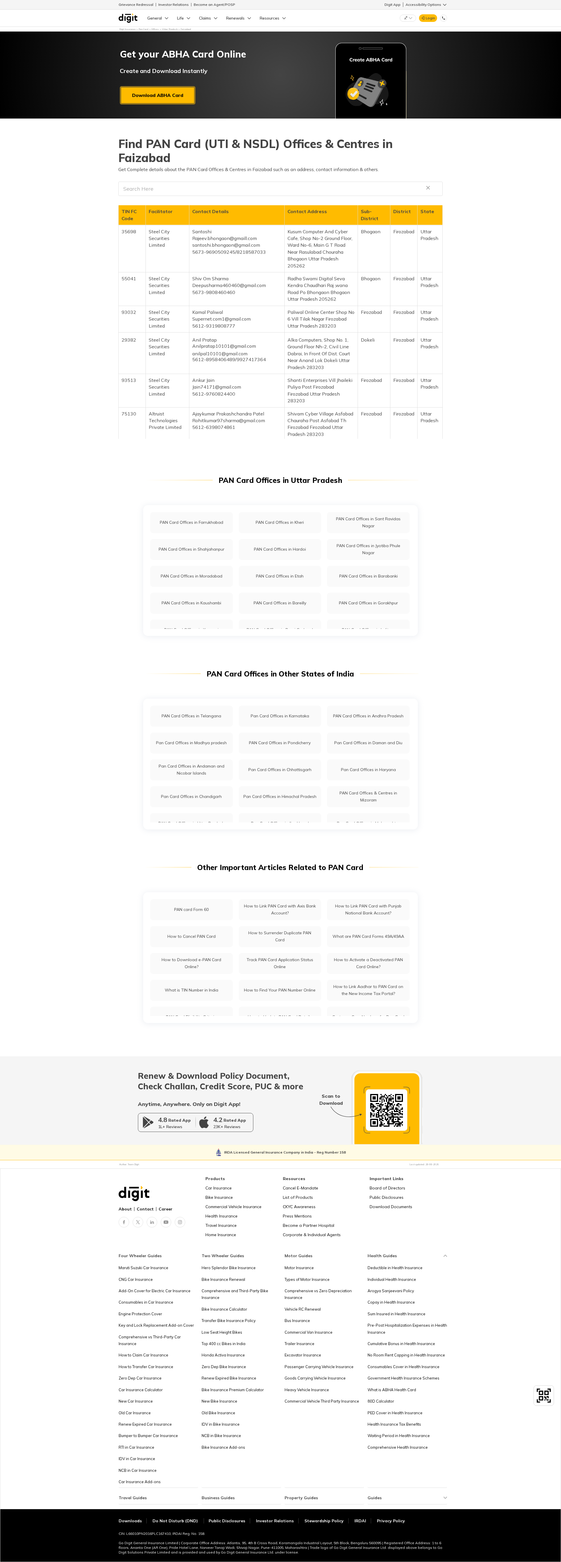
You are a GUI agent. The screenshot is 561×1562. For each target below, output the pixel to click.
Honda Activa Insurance (223, 1355)
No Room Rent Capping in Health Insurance (406, 1355)
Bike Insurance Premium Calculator (233, 1389)
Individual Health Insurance (392, 1279)
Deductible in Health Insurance (395, 1267)
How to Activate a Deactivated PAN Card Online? (368, 963)
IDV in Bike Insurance (221, 1424)
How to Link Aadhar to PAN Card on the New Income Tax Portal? (368, 990)
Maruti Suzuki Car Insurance (143, 1267)
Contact (145, 1209)
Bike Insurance (219, 1197)
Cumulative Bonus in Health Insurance (401, 1343)
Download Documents (391, 1206)
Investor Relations (173, 4)
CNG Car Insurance (136, 1279)
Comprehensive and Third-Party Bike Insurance (235, 1294)
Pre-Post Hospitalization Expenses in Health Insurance (407, 1328)
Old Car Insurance (135, 1412)
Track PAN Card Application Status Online (280, 963)
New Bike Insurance (219, 1401)
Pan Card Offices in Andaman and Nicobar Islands (191, 769)
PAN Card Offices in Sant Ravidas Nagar (368, 522)
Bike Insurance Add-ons (223, 1447)
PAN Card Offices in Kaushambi (191, 603)
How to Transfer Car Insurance (146, 1366)
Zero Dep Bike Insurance (224, 1366)
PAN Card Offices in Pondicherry (280, 742)
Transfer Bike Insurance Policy (229, 1320)
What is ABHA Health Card (392, 1389)
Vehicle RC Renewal (303, 1309)
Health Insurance (221, 1216)
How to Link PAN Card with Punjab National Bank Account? (368, 909)
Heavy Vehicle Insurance (307, 1389)
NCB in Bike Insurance (221, 1435)
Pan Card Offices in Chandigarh (191, 796)
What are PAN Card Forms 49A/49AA (368, 936)
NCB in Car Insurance (138, 1470)
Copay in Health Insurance (391, 1302)
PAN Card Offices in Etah (280, 576)
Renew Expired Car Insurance (145, 1424)
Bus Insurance (297, 1320)
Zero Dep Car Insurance (140, 1378)
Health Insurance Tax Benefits (394, 1424)
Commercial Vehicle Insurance (233, 1206)
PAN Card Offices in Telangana (191, 716)
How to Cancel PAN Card (191, 936)
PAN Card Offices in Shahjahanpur (191, 549)
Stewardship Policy (324, 1520)
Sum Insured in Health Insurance (396, 1313)
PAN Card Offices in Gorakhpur (368, 603)
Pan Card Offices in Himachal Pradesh (279, 796)
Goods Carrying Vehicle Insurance (315, 1378)
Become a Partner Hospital (308, 1225)
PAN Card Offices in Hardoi (280, 549)
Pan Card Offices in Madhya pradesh (191, 742)
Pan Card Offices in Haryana (368, 769)
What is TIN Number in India (191, 990)
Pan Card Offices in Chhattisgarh (279, 769)
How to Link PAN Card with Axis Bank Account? (280, 909)
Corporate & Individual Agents (312, 1234)
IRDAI (360, 1520)
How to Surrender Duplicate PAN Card (279, 936)
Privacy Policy (391, 1520)
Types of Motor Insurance (307, 1279)
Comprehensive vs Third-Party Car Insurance (150, 1340)
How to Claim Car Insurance (143, 1355)
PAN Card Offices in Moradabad (191, 576)
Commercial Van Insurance (309, 1332)
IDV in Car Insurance (137, 1458)
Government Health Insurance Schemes (403, 1378)
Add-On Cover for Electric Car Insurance (155, 1290)
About (125, 1209)
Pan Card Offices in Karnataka (280, 716)
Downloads (130, 1520)
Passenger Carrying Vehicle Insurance (319, 1366)
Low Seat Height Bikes (222, 1332)
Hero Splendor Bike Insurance (229, 1267)
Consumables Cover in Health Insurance (403, 1366)
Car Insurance (218, 1188)
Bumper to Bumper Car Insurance (148, 1435)
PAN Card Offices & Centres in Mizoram (368, 796)
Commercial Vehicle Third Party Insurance (322, 1401)
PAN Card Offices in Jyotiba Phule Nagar (368, 549)
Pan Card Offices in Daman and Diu (368, 742)
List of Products (298, 1197)
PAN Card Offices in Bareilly (280, 603)
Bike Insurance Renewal (223, 1279)
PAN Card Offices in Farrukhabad (191, 522)
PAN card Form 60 (191, 909)
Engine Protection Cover (140, 1313)
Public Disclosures (387, 1197)
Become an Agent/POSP (214, 4)
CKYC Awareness (299, 1206)
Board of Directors (387, 1188)
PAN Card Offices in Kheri (280, 522)
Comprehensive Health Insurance (398, 1447)
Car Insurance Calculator (141, 1389)
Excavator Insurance (303, 1355)
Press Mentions (297, 1216)
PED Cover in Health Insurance (395, 1412)
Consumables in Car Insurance (146, 1302)
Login (430, 18)
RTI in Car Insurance (136, 1447)
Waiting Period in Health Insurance (399, 1435)
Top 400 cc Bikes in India (223, 1343)
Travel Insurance (221, 1225)
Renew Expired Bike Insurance (229, 1378)
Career (165, 1209)
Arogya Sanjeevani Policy (391, 1290)
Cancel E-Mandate (300, 1188)
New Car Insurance (136, 1401)
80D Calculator (381, 1401)
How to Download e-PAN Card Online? (191, 963)
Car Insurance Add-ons (140, 1481)
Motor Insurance (299, 1267)
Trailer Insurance (299, 1343)
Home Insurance (220, 1234)
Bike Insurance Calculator (224, 1309)
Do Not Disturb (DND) (176, 1520)
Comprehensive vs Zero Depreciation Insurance (318, 1294)
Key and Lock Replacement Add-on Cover (156, 1325)
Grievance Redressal (136, 4)
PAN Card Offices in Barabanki (368, 576)
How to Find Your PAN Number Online (280, 990)
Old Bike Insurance (218, 1412)
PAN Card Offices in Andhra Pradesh (368, 716)
